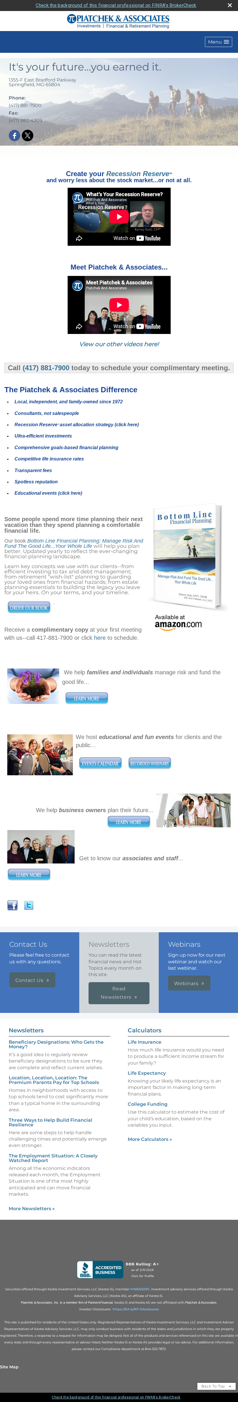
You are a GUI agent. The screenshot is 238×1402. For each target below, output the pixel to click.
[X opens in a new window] (27, 136)
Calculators (144, 1030)
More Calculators (150, 1139)
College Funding (147, 1104)
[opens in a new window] (119, 1278)
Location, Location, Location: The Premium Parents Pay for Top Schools (54, 1080)
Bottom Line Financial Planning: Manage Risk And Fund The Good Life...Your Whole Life (73, 543)
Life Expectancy (147, 1073)
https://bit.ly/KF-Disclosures (136, 1309)
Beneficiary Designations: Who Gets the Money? (56, 1044)
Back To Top (213, 1386)
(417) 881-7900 (46, 368)
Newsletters (26, 1030)
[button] (218, 42)
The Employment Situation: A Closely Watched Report (53, 1158)
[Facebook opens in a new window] (14, 136)
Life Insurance (144, 1042)
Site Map (9, 1367)
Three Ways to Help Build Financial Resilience (50, 1122)
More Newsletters (32, 1208)
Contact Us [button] (29, 980)
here (100, 638)
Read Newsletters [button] (116, 993)
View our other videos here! (119, 344)
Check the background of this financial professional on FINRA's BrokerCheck (116, 5)
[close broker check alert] (230, 5)
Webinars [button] (186, 983)
